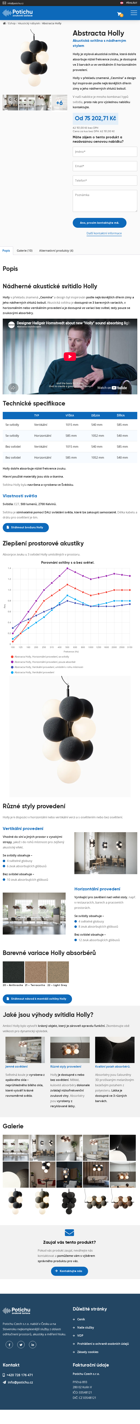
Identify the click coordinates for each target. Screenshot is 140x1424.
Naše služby (85, 1327)
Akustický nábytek (29, 23)
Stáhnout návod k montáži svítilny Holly (38, 999)
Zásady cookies (87, 1352)
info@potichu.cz (15, 3)
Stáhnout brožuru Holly (26, 527)
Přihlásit (131, 2)
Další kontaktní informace (104, 233)
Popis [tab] (6, 251)
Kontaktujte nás (70, 1271)
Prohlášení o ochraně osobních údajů (103, 1344)
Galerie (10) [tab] (24, 251)
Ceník (81, 1319)
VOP (80, 1335)
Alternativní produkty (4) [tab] (56, 251)
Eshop (12, 23)
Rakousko (121, 2)
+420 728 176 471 (20, 1375)
